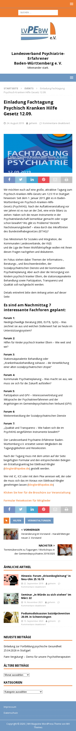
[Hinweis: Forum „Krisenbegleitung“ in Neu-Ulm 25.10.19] (11, 579)
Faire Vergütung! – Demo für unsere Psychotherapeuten (37, 656)
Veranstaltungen (39, 520)
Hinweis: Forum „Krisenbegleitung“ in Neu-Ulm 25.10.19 (46, 577)
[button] (71, 4)
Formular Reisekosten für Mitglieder (27, 500)
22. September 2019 (33, 583)
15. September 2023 (33, 621)
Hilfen (17, 520)
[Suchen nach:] (38, 12)
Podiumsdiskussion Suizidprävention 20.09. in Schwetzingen (45, 615)
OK (38, 722)
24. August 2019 (15, 123)
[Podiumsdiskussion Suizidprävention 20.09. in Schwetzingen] (11, 617)
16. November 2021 (33, 602)
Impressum (10, 706)
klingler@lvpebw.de (16, 468)
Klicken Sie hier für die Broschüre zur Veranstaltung (37, 492)
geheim (33, 123)
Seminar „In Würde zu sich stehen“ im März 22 (46, 596)
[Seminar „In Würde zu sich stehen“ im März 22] (11, 598)
